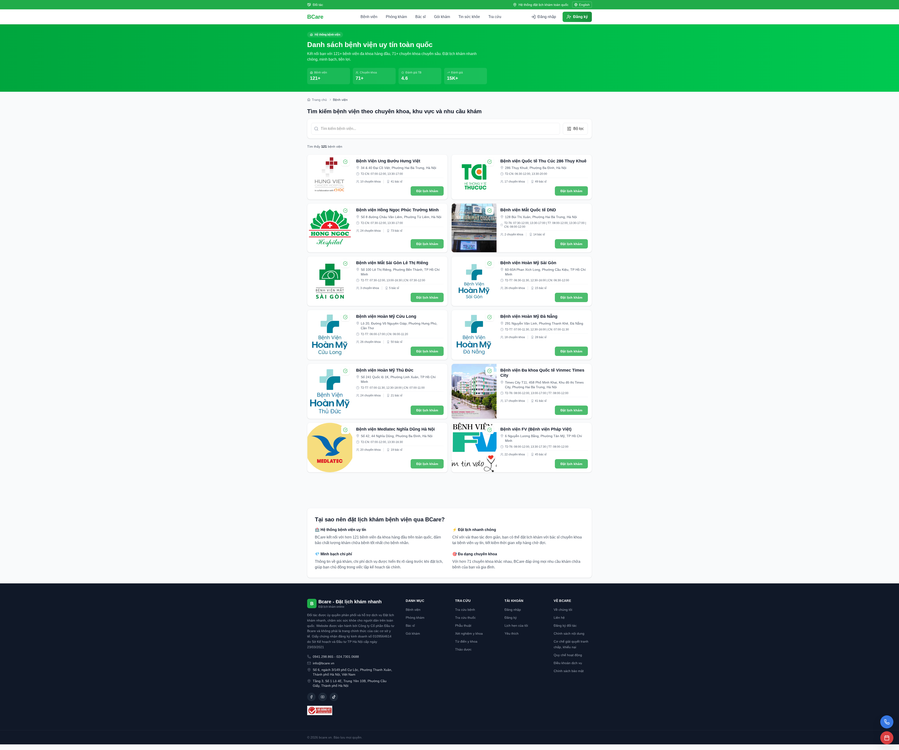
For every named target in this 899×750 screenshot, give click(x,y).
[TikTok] (334, 697)
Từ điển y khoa (466, 641)
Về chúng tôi (563, 609)
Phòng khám (396, 17)
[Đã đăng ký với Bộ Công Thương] (350, 710)
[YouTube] (322, 697)
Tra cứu (494, 17)
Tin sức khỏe (469, 17)
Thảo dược (463, 649)
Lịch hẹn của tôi (516, 625)
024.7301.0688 (347, 657)
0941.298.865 (323, 657)
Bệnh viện (369, 17)
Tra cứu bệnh (465, 609)
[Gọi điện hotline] (886, 721)
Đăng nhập (513, 609)
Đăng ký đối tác (565, 625)
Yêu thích (512, 633)
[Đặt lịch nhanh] (886, 737)
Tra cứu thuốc (465, 617)
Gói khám (442, 17)
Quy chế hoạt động (568, 655)
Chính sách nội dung (569, 633)
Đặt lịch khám (427, 191)
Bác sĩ (420, 17)
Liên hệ (559, 617)
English (584, 5)
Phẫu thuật (463, 625)
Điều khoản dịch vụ (568, 663)
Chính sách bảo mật (569, 671)
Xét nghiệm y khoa (469, 633)
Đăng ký (511, 617)
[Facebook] (311, 697)
